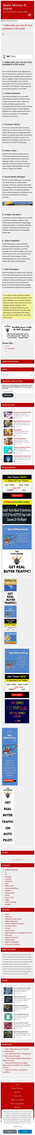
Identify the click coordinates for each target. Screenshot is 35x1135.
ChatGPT (8, 879)
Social (7, 895)
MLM (6, 884)
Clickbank (8, 881)
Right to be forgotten (12, 942)
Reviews (8, 890)
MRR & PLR (9, 886)
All (6, 874)
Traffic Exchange (11, 902)
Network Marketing (11, 888)
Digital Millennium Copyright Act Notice (18, 933)
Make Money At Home (14, 6)
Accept (25, 1131)
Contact (7, 928)
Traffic (7, 900)
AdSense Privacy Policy (13, 919)
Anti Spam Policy (11, 926)
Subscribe (7, 395)
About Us (8, 917)
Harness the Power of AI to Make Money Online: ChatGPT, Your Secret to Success (16, 1065)
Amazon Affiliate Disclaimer (14, 923)
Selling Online (10, 893)
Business (8, 877)
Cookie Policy (10, 930)
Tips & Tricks (9, 897)
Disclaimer (8, 935)
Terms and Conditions (12, 944)
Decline (10, 1131)
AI (5, 872)
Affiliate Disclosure (11, 921)
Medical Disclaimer (11, 937)
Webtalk (8, 904)
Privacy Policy (10, 940)
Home (7, 914)
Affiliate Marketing (11, 870)
